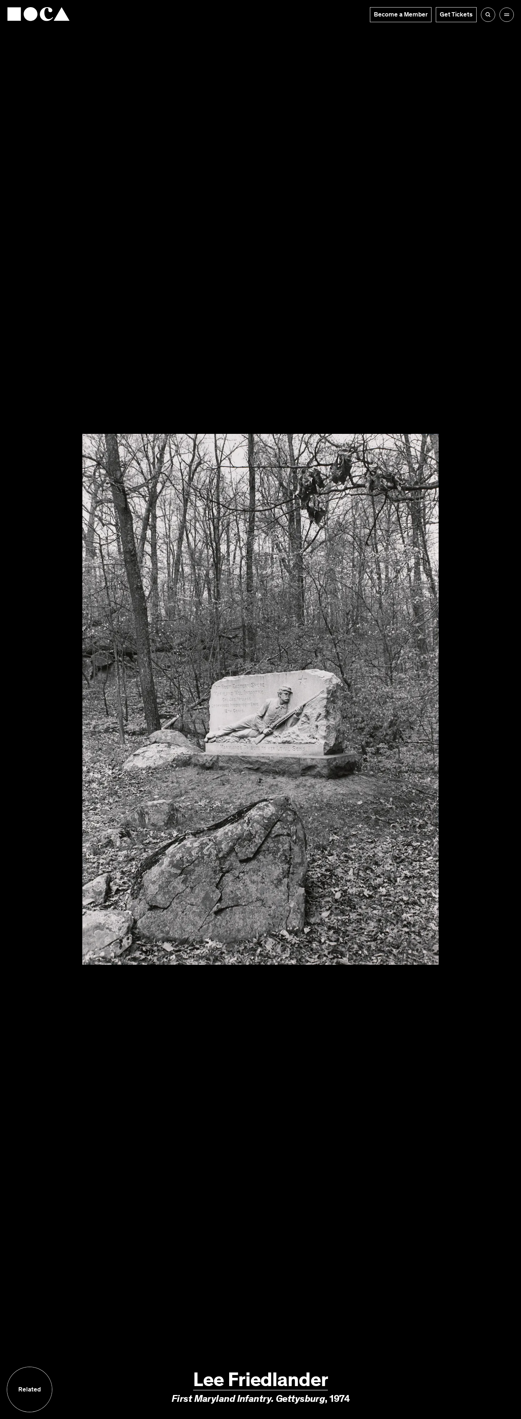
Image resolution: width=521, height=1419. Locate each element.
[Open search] (488, 15)
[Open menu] (507, 15)
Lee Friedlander (260, 1379)
